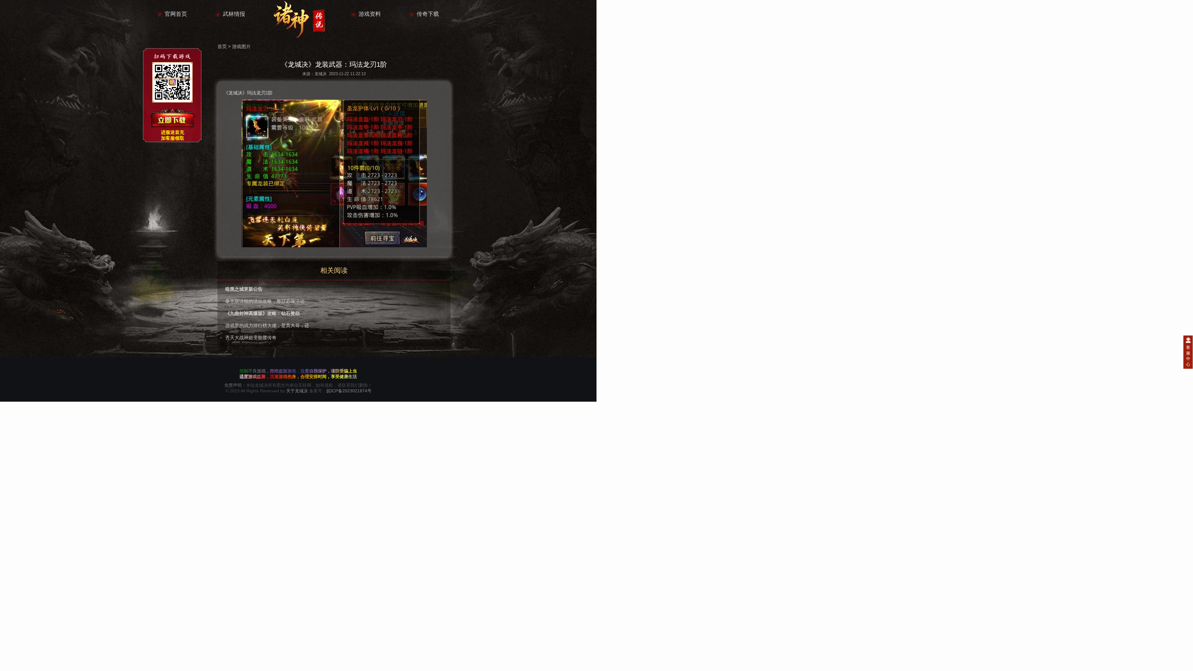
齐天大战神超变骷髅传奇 (251, 337)
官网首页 (176, 14)
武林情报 (234, 14)
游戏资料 (370, 14)
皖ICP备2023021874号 (349, 390)
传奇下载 (428, 14)
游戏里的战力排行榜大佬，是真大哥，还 (267, 325)
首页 (222, 46)
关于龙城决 (297, 390)
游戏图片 (241, 46)
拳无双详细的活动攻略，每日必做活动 (264, 301)
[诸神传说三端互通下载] (172, 118)
